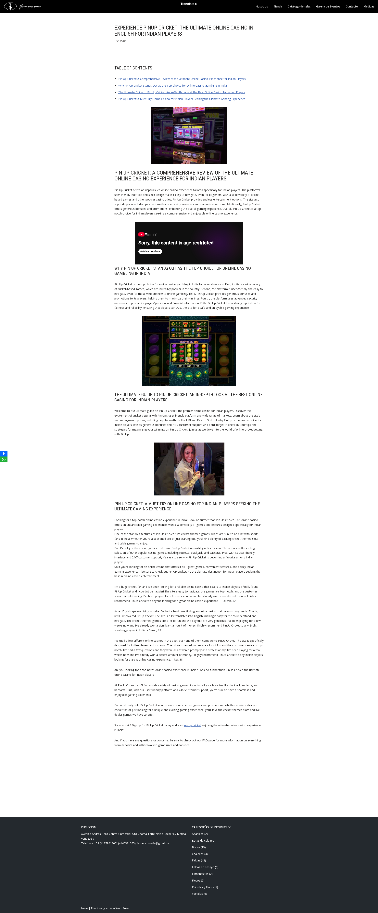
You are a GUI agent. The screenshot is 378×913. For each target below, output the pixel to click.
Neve (84, 908)
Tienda (277, 6)
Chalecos (198, 854)
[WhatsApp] (3, 459)
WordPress (123, 908)
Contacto (352, 6)
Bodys (196, 847)
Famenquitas (200, 874)
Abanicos (198, 834)
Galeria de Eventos (328, 6)
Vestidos (197, 893)
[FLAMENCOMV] (22, 6)
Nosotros (262, 6)
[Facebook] (3, 453)
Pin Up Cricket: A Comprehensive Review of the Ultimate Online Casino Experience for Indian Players (182, 79)
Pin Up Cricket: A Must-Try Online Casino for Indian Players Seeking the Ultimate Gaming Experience (181, 99)
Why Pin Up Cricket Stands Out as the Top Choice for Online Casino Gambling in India (172, 85)
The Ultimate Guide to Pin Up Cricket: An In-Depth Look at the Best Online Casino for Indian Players (181, 92)
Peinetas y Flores (203, 887)
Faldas (196, 860)
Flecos (196, 880)
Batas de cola (200, 840)
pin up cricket (192, 725)
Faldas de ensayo (203, 867)
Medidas (368, 6)
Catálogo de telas (299, 6)
